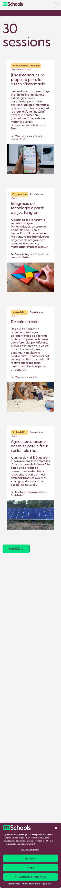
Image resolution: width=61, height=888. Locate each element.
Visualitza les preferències (30, 877)
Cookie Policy (13, 884)
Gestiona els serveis (30, 850)
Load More (16, 548)
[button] (56, 827)
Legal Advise (48, 884)
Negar (30, 867)
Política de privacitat (31, 884)
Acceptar (30, 858)
